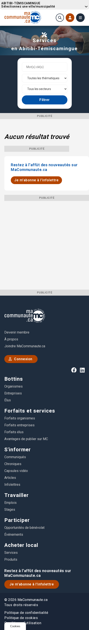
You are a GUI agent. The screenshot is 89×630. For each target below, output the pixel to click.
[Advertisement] (44, 245)
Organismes (13, 386)
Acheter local (21, 545)
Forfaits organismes (19, 418)
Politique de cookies (21, 618)
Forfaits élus (14, 432)
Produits (10, 559)
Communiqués (15, 457)
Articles (10, 478)
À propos (11, 339)
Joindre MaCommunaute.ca (24, 346)
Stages (9, 509)
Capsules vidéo (16, 471)
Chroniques (12, 464)
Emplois (10, 503)
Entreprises (13, 393)
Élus (7, 400)
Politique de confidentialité (26, 613)
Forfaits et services (29, 411)
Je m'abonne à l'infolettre (36, 180)
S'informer (17, 450)
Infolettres (12, 485)
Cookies (15, 626)
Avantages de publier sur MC (26, 439)
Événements (13, 534)
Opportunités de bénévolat (24, 528)
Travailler (16, 495)
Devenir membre (16, 332)
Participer (17, 520)
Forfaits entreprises (19, 425)
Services (11, 553)
